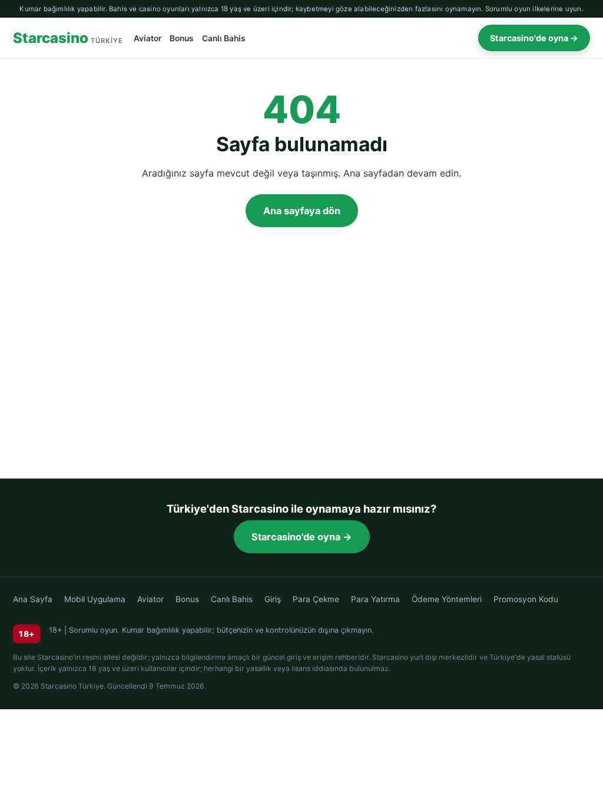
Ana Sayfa (32, 599)
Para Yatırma (375, 599)
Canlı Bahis (224, 38)
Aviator (147, 38)
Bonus (182, 38)
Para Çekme (316, 599)
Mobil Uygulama (94, 599)
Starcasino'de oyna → (534, 38)
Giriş (272, 599)
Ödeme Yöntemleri (447, 599)
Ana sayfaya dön (301, 211)
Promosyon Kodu (525, 599)
